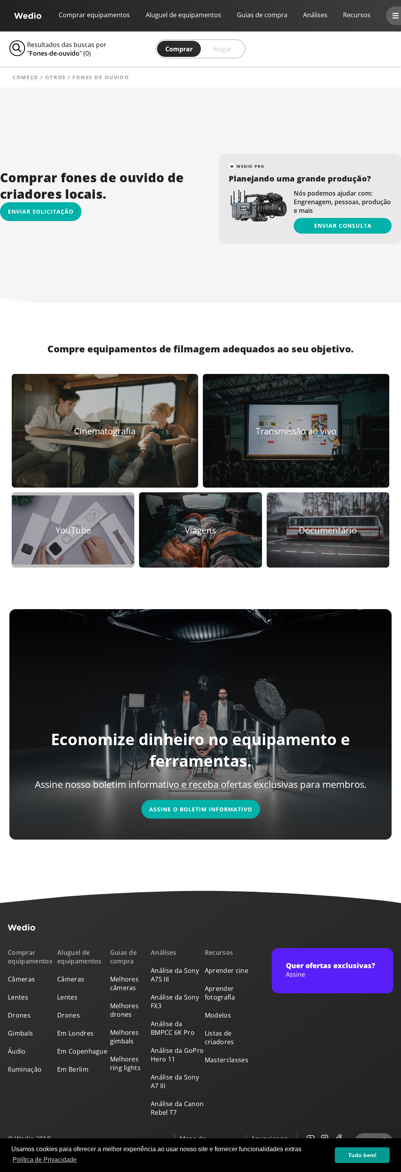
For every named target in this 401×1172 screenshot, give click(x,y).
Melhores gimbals (124, 1036)
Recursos (219, 952)
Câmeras (21, 979)
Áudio (17, 1051)
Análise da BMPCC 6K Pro (173, 1028)
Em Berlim (73, 1069)
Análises (315, 15)
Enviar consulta (343, 225)
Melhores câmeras (124, 983)
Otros (55, 77)
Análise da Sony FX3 (175, 1001)
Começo (25, 77)
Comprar (179, 49)
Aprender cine (226, 970)
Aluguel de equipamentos (183, 15)
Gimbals (20, 1033)
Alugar (222, 49)
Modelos (218, 1015)
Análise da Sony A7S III (175, 974)
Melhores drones (124, 1010)
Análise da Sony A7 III (175, 1081)
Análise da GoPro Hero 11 (177, 1054)
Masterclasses (226, 1060)
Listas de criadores (219, 1037)
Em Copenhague (82, 1051)
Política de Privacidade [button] (45, 1159)
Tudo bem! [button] (362, 1155)
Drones (19, 1015)
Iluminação (25, 1069)
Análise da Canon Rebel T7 (177, 1108)
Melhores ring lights (125, 1063)
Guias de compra (262, 15)
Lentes (18, 997)
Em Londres (75, 1033)
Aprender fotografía (220, 992)
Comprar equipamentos (94, 15)
